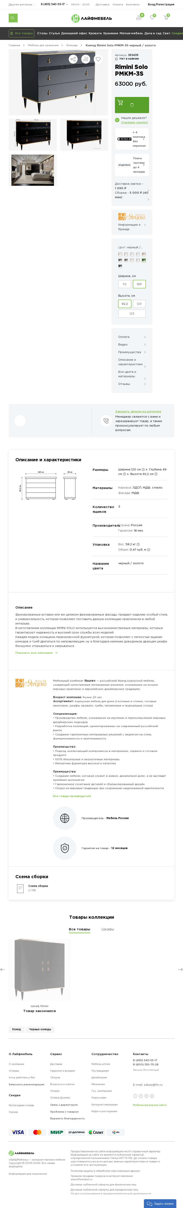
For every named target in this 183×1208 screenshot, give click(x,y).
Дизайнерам (99, 1077)
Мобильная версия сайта (149, 1105)
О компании (16, 1064)
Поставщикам (100, 1070)
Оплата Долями (60, 1097)
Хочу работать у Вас (22, 1077)
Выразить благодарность (67, 1118)
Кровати (95, 33)
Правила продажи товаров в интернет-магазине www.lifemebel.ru (102, 1178)
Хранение (110, 33)
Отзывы (14, 1070)
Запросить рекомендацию (26, 1084)
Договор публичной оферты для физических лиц (103, 1184)
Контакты (132, 4)
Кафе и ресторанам (104, 1111)
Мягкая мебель (131, 33)
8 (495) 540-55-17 (53, 4)
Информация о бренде (129, 227)
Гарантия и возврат (62, 1070)
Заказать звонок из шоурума (138, 411)
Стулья (54, 33)
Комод (16, 1029)
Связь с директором (64, 1104)
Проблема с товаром (64, 1111)
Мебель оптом (101, 1064)
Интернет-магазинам (105, 1104)
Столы (42, 33)
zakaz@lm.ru (153, 1084)
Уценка (13, 1112)
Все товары (79, 929)
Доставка (102, 4)
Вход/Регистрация (161, 4)
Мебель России (117, 818)
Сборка (55, 1077)
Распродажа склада (21, 1105)
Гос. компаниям (102, 1091)
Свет (167, 33)
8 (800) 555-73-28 (145, 1064)
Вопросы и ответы (62, 1084)
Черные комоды (40, 1029)
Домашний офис (74, 33)
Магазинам (98, 1084)
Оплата (117, 4)
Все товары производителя (72, 796)
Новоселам (99, 1097)
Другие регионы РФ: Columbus (23, 4)
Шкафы (107, 929)
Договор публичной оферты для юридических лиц (111, 1191)
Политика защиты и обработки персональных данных (105, 1170)
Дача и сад (152, 33)
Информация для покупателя (28, 1173)
